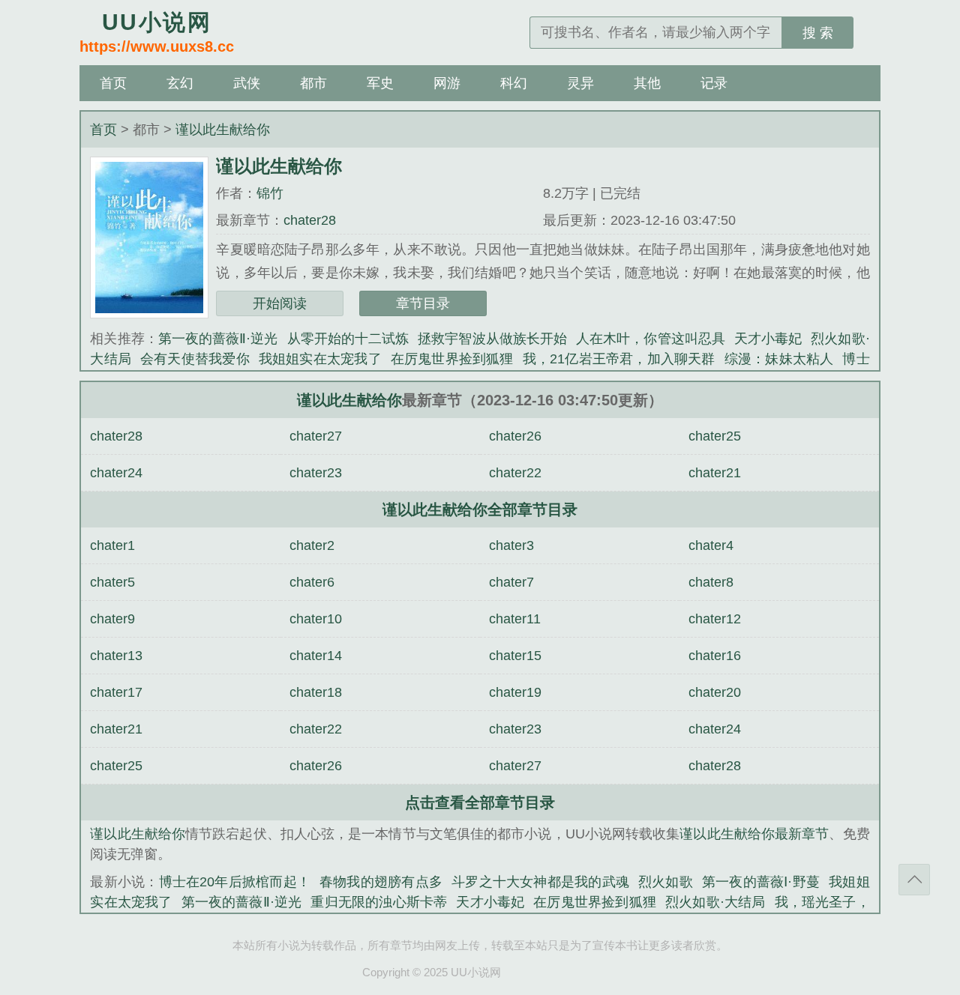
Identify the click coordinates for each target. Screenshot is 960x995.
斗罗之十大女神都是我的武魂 (540, 881)
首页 (113, 83)
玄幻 (180, 83)
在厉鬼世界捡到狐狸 (452, 358)
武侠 (246, 83)
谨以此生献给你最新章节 (754, 833)
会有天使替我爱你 (195, 358)
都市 (313, 83)
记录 (714, 83)
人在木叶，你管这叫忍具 (650, 338)
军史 (380, 83)
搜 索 (817, 32)
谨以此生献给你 (223, 129)
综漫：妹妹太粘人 (779, 358)
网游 (447, 83)
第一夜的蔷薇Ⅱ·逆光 (218, 338)
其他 (647, 83)
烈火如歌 (665, 881)
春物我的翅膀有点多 (381, 881)
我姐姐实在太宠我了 (320, 358)
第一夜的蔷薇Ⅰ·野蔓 (761, 881)
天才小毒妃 (768, 338)
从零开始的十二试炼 (348, 338)
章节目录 (423, 303)
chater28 (310, 220)
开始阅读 (280, 303)
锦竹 (270, 193)
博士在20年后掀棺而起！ (234, 881)
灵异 (580, 83)
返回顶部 (914, 879)
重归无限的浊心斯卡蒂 (378, 902)
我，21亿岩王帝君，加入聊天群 (619, 358)
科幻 (513, 83)
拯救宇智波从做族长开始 (492, 338)
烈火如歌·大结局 (715, 902)
